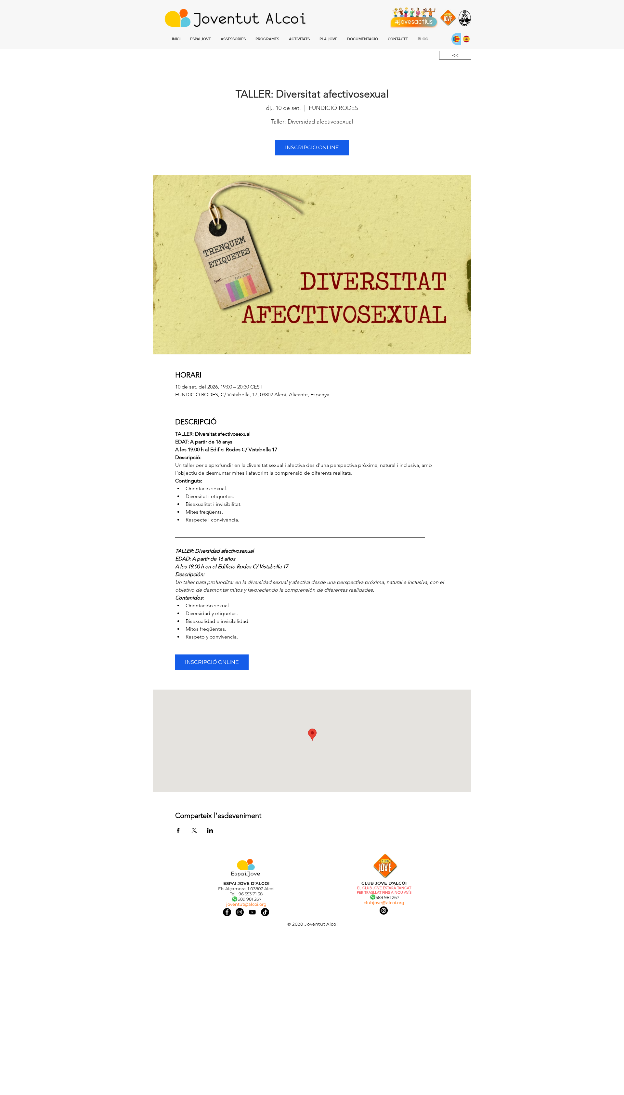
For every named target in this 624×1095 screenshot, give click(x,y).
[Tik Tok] (265, 912)
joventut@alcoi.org (246, 904)
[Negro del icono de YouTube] (252, 912)
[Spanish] (466, 39)
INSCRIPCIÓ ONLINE (312, 147)
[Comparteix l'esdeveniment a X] (194, 830)
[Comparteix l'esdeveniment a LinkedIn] (210, 830)
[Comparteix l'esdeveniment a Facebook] (178, 830)
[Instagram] (384, 910)
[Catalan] (456, 39)
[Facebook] (227, 912)
